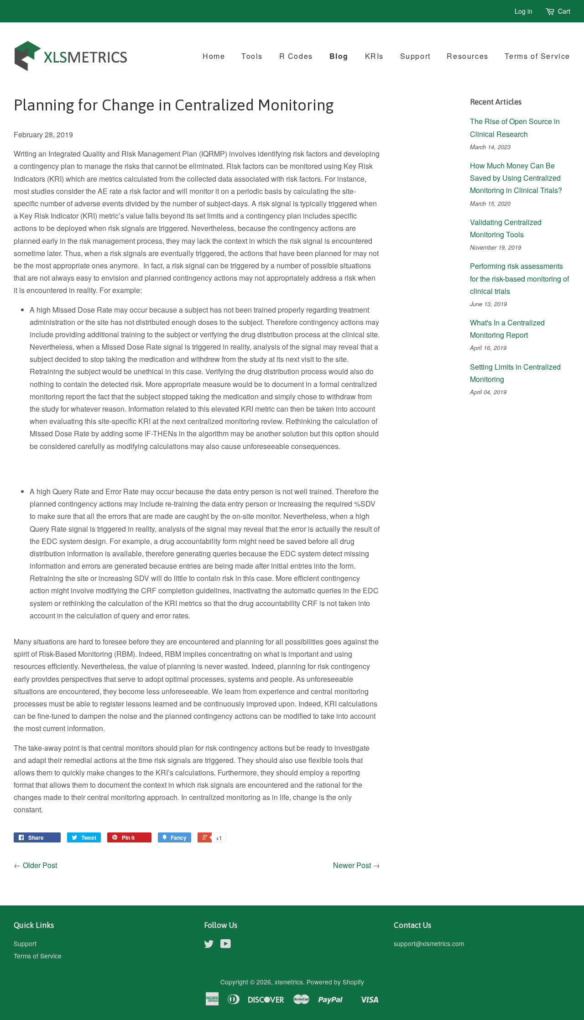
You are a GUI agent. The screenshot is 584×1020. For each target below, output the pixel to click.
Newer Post (352, 865)
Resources (467, 56)
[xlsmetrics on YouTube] (225, 945)
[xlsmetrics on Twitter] (209, 945)
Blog (339, 56)
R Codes (296, 56)
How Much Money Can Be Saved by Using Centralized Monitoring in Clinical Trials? (516, 177)
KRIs (374, 56)
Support (415, 56)
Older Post (40, 865)
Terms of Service (537, 56)
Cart (564, 11)
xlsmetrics (289, 981)
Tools (252, 56)
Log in (523, 11)
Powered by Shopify (335, 981)
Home (214, 56)
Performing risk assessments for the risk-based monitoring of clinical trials (519, 278)
